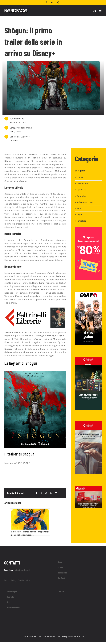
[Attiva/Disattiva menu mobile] (100, 11)
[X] (41, 493)
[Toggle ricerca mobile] (94, 11)
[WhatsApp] (51, 493)
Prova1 (80, 214)
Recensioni (82, 183)
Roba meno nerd (85, 202)
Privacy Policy (10, 580)
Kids (79, 208)
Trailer (18, 131)
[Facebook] (36, 493)
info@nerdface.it (22, 570)
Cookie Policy (24, 580)
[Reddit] (46, 493)
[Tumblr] (56, 493)
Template (81, 221)
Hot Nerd (81, 189)
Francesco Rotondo (76, 636)
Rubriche (81, 196)
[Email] (61, 493)
